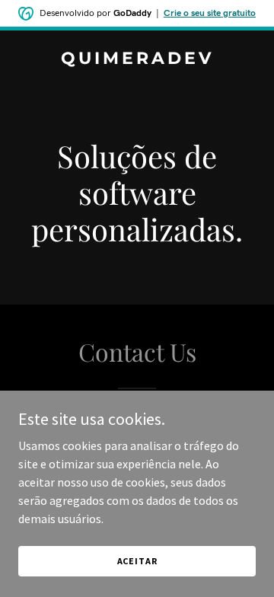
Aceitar (137, 561)
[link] (137, 59)
